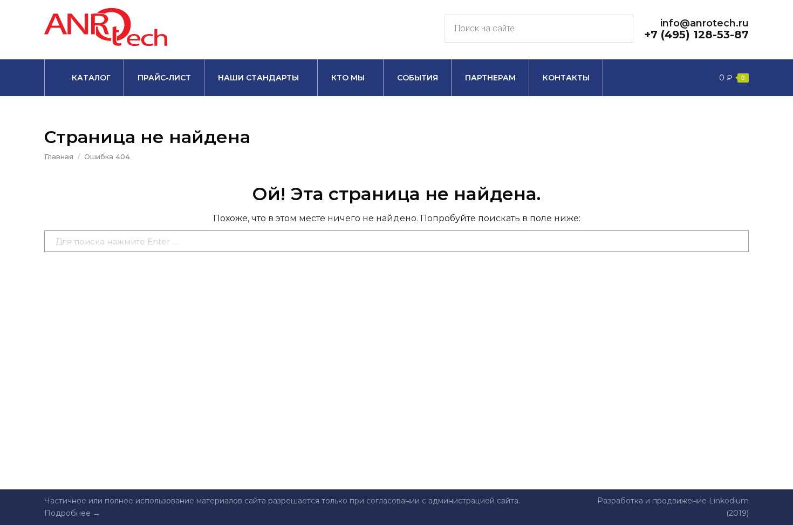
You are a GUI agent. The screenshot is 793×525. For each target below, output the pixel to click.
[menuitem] (84, 77)
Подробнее (67, 513)
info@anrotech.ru (704, 23)
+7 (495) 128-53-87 (696, 34)
